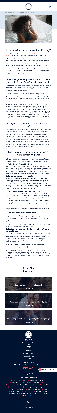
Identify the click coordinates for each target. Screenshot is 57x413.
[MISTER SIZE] (28, 334)
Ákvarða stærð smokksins (28, 343)
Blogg (12, 12)
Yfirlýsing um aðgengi (28, 401)
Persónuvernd (29, 404)
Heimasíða (7, 12)
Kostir (28, 344)
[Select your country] (50, 6)
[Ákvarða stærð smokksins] (40, 370)
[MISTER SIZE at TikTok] (32, 368)
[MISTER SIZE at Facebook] (24, 368)
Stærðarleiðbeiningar (49, 369)
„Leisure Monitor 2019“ (17, 95)
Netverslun (28, 346)
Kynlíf (17, 12)
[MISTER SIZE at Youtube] (30, 368)
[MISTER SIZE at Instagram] (27, 368)
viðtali (44, 138)
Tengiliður (28, 358)
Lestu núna (28, 288)
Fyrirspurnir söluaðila (28, 356)
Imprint (28, 402)
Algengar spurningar (28, 353)
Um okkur (28, 348)
